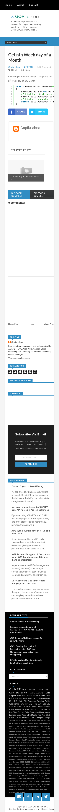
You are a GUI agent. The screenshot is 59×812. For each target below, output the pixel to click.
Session (40, 701)
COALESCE (18, 737)
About (20, 4)
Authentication (44, 707)
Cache (34, 737)
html (41, 789)
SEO (48, 715)
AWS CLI (19, 726)
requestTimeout (19, 792)
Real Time (21, 767)
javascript (24, 704)
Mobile (34, 715)
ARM (30, 723)
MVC (20, 701)
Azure (32, 692)
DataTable (26, 743)
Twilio (47, 701)
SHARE (21, 111)
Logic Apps (21, 715)
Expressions (37, 748)
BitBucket (31, 698)
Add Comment (44, 67)
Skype (19, 776)
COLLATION (27, 737)
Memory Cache (23, 759)
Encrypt (21, 712)
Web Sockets (45, 787)
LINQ (15, 701)
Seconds (28, 773)
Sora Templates (26, 809)
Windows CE (22, 789)
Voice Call (34, 787)
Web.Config (14, 704)
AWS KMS (21, 707)
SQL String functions (42, 770)
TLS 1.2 (42, 778)
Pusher (35, 765)
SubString (30, 778)
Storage (41, 776)
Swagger (19, 720)
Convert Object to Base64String (27, 486)
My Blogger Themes (46, 809)
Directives (23, 745)
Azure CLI (38, 731)
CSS (38, 698)
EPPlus (38, 745)
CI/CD (11, 737)
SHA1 (11, 718)
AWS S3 (43, 726)
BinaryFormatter (20, 734)
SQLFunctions (30, 701)
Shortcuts (12, 776)
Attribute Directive (15, 731)
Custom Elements (15, 743)
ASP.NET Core (43, 693)
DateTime (25, 70)
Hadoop (31, 753)
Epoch (43, 745)
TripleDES (12, 784)
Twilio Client (21, 784)
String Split (22, 778)
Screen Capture (18, 773)
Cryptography (44, 709)
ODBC (22, 762)
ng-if (45, 789)
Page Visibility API (43, 762)
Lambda (12, 715)
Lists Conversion (29, 756)
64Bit (16, 723)
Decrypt (47, 743)
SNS (33, 770)
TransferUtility (45, 781)
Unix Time (36, 784)
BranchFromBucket (33, 734)
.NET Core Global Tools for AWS (35, 720)
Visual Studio (39, 696)
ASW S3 (12, 707)
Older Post (49, 324)
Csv (48, 740)
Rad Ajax (41, 715)
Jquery (47, 712)
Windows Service (34, 789)
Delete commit (14, 745)
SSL (10, 773)
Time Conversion (21, 781)
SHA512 (32, 718)
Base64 (12, 734)
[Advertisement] (31, 300)
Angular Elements (34, 729)
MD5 (29, 715)
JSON (48, 753)
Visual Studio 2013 (21, 787)
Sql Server (22, 692)
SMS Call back (26, 770)
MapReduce (13, 759)
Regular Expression (37, 767)
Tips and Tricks (24, 696)
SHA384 (25, 718)
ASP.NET (32, 689)
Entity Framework (32, 712)
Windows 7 (13, 789)
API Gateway (44, 704)
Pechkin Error (19, 765)
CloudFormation (27, 740)
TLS (36, 778)
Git (10, 753)
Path (11, 765)
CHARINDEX (45, 734)
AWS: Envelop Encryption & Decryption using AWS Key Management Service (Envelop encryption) (30, 557)
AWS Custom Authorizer (31, 726)
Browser (25, 709)
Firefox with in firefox (34, 751)
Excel (48, 745)
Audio (24, 731)
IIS (10, 701)
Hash (41, 712)
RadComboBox (44, 765)
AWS (40, 689)
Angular (12, 696)
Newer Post (13, 324)
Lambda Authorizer (16, 756)
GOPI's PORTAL (40, 807)
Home (8, 4)
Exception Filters (15, 748)
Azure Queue (15, 709)
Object (33, 762)
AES (20, 723)
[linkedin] (34, 797)
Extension (46, 748)
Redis (28, 767)
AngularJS (46, 729)
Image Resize (40, 753)
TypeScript (29, 784)
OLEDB (27, 762)
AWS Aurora (36, 723)
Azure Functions (20, 698)
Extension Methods (16, 751)
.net (24, 689)
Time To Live (34, 781)
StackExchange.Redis (30, 776)
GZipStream (46, 751)
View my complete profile (19, 358)
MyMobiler (32, 759)
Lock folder (39, 756)
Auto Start (30, 731)
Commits (33, 709)
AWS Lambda (32, 707)
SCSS (18, 770)
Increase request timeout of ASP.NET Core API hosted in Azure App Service (26, 630)
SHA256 (18, 718)
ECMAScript (31, 745)
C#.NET (15, 70)
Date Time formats (37, 743)
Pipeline (28, 765)
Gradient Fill (16, 753)
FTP (24, 751)
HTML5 (24, 753)
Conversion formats (40, 740)
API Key (25, 723)
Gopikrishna (17, 342)
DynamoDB (45, 698)
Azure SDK (46, 731)
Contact (33, 4)
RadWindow (13, 767)
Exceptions (27, 748)
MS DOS (47, 756)
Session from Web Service (40, 773)
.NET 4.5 (33, 704)
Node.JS (40, 759)
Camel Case (41, 737)
